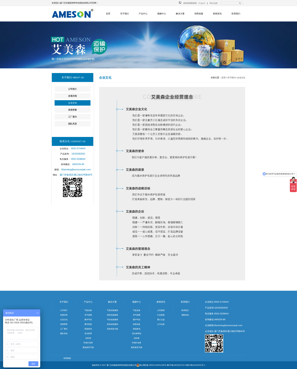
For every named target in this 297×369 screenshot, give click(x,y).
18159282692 (221, 307)
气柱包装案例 (112, 320)
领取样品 (185, 315)
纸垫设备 (136, 324)
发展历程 (72, 96)
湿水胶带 (88, 333)
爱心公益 (161, 320)
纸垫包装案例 (112, 315)
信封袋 (88, 338)
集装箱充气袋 (88, 347)
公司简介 (72, 89)
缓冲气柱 (88, 320)
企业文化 (72, 103)
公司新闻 (161, 310)
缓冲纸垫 (88, 324)
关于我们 (124, 13)
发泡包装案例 (112, 324)
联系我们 (236, 13)
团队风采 (72, 123)
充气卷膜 (88, 315)
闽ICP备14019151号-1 (195, 365)
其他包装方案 (112, 329)
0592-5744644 (221, 302)
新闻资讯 (217, 13)
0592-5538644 (221, 313)
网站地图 (214, 3)
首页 (108, 13)
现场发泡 (88, 329)
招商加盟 (198, 13)
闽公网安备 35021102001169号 (152, 365)
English (202, 3)
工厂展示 (72, 116)
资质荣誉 (72, 110)
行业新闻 (161, 315)
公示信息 (161, 324)
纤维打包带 (136, 343)
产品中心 (143, 13)
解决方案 (180, 13)
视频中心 (161, 13)
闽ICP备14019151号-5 (176, 365)
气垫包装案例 (112, 310)
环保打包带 (88, 343)
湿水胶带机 (136, 333)
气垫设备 (88, 310)
